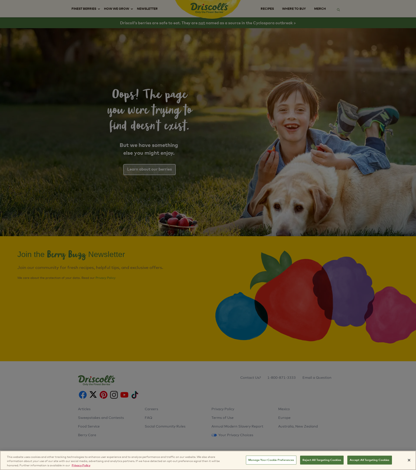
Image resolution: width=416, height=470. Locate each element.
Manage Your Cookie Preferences (271, 460)
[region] (208, 460)
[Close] (409, 460)
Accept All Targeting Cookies (370, 460)
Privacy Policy (81, 465)
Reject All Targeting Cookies (321, 460)
